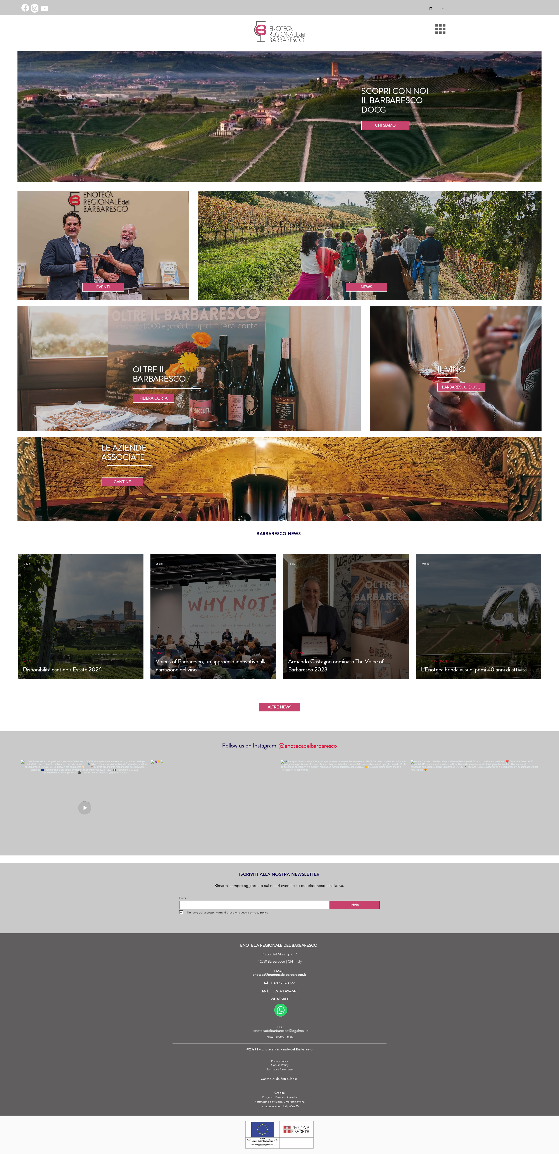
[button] (440, 29)
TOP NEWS (296, 653)
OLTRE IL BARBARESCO (437, 661)
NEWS (27, 661)
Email (182, 897)
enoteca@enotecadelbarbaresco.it (279, 974)
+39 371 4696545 (284, 991)
